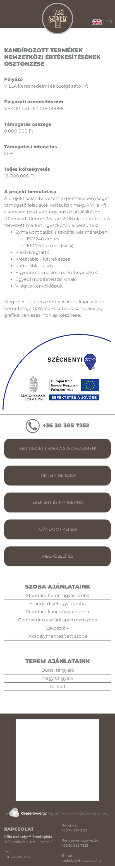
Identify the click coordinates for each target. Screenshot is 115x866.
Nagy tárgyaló (57, 678)
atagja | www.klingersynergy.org (58, 813)
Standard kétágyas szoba (58, 603)
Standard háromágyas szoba (57, 595)
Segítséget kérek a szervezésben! (57, 448)
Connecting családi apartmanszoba (57, 620)
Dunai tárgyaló (57, 670)
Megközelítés (57, 556)
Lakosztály (57, 628)
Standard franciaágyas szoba (57, 611)
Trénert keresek (57, 475)
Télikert (57, 686)
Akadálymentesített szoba (57, 636)
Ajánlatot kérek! (57, 529)
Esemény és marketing (57, 502)
